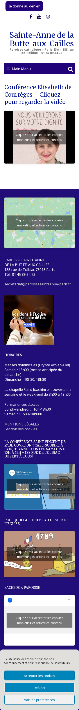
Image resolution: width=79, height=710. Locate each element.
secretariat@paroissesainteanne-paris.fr (37, 284)
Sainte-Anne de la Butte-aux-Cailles (41, 39)
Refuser (40, 687)
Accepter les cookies (39, 675)
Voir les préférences (39, 700)
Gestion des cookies (20, 429)
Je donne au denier (24, 6)
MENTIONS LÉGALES (21, 424)
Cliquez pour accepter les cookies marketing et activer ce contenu (39, 137)
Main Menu (21, 68)
